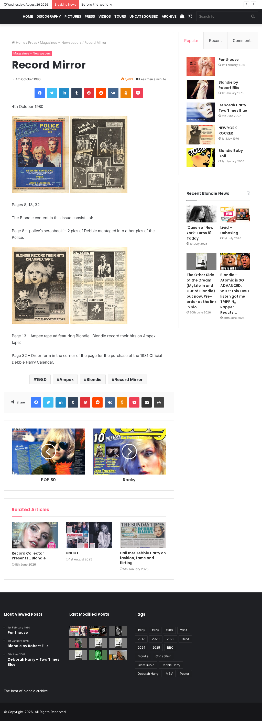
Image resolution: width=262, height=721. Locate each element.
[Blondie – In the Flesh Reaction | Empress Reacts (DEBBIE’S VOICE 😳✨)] (118, 655)
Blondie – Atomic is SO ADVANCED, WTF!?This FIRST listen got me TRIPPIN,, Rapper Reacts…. (235, 293)
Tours (120, 16)
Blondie (94, 379)
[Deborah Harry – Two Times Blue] (201, 112)
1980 (41, 379)
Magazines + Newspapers (61, 42)
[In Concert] (98, 631)
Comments (243, 40)
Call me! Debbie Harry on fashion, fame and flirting (143, 557)
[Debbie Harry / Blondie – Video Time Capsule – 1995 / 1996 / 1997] (78, 631)
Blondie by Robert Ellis (229, 85)
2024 (141, 647)
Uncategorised (143, 16)
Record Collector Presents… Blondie (29, 556)
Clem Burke (146, 665)
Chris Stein (163, 656)
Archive (169, 16)
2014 (184, 630)
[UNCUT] (89, 535)
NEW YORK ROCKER (228, 130)
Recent (215, 40)
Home (28, 16)
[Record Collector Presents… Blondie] (35, 535)
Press (90, 16)
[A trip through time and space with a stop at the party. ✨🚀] (118, 631)
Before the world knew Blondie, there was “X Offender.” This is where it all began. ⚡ (149, 4)
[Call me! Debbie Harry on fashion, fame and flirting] (143, 535)
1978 (141, 630)
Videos (105, 16)
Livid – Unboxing (229, 230)
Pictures (72, 16)
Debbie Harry (170, 665)
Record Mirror (128, 379)
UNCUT (72, 553)
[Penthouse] (201, 66)
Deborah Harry (148, 673)
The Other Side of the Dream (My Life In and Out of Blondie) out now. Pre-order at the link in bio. (201, 291)
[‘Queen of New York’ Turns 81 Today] (201, 214)
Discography (49, 16)
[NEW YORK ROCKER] (201, 134)
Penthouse (229, 59)
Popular (191, 40)
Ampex (66, 379)
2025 (156, 647)
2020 (156, 639)
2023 (185, 639)
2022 (170, 639)
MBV (169, 673)
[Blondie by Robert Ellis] (201, 89)
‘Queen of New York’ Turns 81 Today (200, 233)
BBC (170, 647)
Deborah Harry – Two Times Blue (234, 108)
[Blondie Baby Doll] (201, 157)
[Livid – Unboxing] (235, 214)
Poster (184, 673)
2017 (141, 639)
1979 (155, 630)
